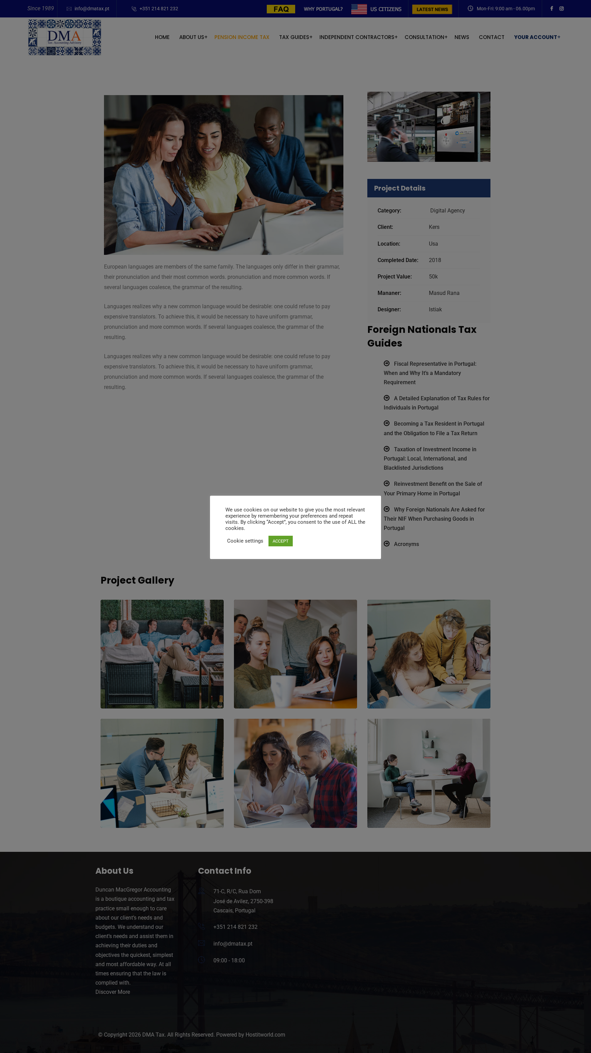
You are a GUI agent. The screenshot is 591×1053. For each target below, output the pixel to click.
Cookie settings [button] (245, 541)
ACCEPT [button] (281, 541)
